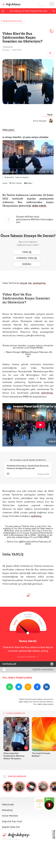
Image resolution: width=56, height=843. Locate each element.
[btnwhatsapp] (9, 687)
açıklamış (36, 516)
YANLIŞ (26, 252)
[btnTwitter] (18, 687)
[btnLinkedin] (46, 687)
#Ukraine (9, 530)
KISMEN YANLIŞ (27, 258)
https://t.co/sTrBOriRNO (36, 537)
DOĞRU (26, 264)
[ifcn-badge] (39, 804)
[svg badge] (49, 804)
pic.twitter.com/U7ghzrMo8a (28, 347)
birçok (23, 283)
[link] (15, 804)
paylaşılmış (39, 283)
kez (30, 283)
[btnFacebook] (37, 687)
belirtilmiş (47, 392)
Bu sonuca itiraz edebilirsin (26, 657)
